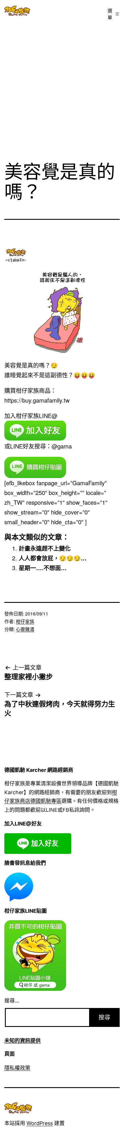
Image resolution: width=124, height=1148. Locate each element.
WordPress (40, 1123)
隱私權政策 (17, 1068)
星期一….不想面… (43, 568)
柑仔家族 (25, 621)
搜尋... (11, 1001)
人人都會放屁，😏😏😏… (53, 558)
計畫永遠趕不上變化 (45, 548)
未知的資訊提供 (22, 1041)
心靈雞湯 (25, 629)
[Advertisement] (62, 88)
